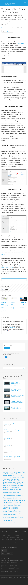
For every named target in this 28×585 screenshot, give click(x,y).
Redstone (10, 482)
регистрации (12, 327)
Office (18, 479)
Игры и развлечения (7, 539)
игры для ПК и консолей (8, 511)
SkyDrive (17, 483)
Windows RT (13, 494)
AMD (7, 470)
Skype (21, 483)
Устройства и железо (7, 542)
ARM (4, 472)
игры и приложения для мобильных (10, 516)
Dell (4, 473)
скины (20, 502)
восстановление (19, 495)
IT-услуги (5, 513)
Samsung (13, 483)
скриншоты (5, 504)
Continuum (11, 472)
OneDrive (11, 480)
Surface (8, 485)
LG (7, 477)
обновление (12, 500)
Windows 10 (7, 487)
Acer (4, 470)
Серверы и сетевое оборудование (10, 521)
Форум (17, 537)
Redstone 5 (20, 482)
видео (13, 495)
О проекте (17, 534)
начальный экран (18, 498)
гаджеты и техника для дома (9, 514)
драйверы (5, 497)
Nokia (12, 479)
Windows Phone (6, 494)
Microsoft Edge (20, 477)
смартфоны (11, 504)
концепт (13, 497)
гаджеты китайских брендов (17, 517)
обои (17, 500)
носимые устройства (7, 510)
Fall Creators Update (9, 473)
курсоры (17, 497)
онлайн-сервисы (6, 517)
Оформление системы (7, 541)
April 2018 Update (21, 470)
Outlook (19, 480)
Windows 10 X (6, 491)
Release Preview (6, 483)
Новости (17, 535)
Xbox (17, 494)
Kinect (22, 475)
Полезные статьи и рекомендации (10, 508)
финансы (17, 513)
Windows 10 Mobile (15, 489)
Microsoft (14, 477)
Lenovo (4, 477)
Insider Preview (8, 476)
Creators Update (21, 472)
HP (19, 473)
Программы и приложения (8, 537)
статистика (16, 505)
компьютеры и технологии (8, 519)
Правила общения (19, 542)
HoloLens (16, 473)
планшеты (5, 502)
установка (5, 507)
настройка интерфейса (8, 498)
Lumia (10, 477)
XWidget (21, 494)
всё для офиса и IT (17, 510)
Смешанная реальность (8, 505)
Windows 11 (12, 491)
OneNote (16, 480)
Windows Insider (16, 492)
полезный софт (17, 511)
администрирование (7, 495)
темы (20, 505)
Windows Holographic (7, 492)
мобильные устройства (13, 507)
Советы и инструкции (7, 535)
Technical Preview (15, 485)
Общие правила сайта (20, 541)
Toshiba (21, 485)
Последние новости (7, 534)
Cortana (15, 472)
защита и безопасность (8, 520)
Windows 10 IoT (6, 489)
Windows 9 (17, 491)
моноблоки (22, 497)
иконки (9, 497)
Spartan (4, 485)
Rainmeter (5, 482)
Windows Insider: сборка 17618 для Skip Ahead (14, 306)
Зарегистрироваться (16, 348)
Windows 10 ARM (16, 487)
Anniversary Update (12, 470)
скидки (16, 502)
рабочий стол (11, 502)
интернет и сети (11, 513)
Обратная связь (19, 539)
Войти (7, 348)
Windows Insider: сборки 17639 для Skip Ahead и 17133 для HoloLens (4, 307)
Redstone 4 (15, 482)
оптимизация (22, 500)
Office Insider (21, 43)
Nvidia (15, 479)
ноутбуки (5, 500)
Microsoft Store (6, 479)
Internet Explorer (16, 475)
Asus (7, 472)
